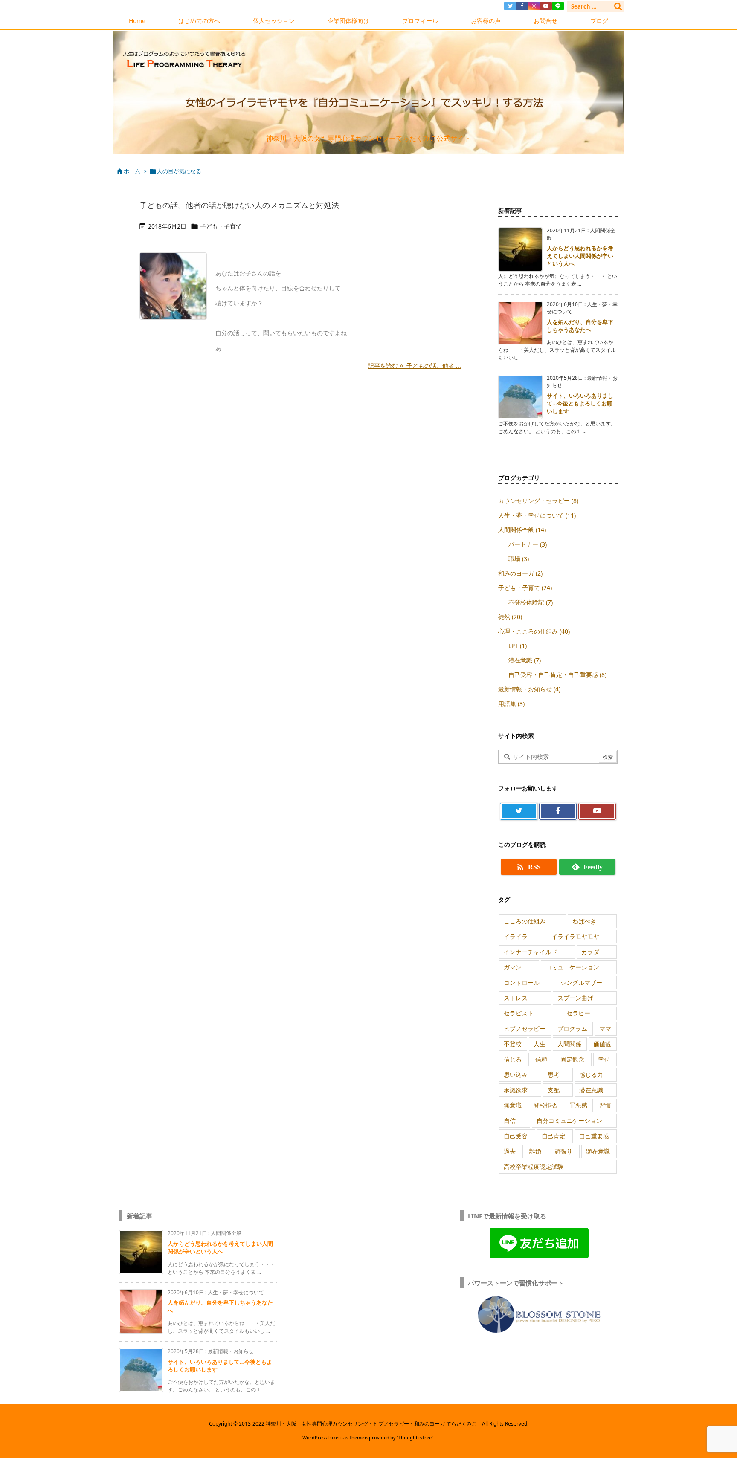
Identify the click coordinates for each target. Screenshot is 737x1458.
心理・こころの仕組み (534, 631)
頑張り (563, 1151)
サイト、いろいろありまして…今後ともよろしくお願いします (580, 403)
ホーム (132, 171)
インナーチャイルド (530, 952)
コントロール (522, 982)
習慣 (605, 1105)
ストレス (516, 998)
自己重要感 (594, 1136)
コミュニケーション (572, 967)
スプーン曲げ (575, 998)
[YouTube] (546, 6)
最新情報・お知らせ (529, 689)
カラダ (590, 952)
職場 (518, 559)
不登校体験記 (530, 602)
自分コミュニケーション (569, 1121)
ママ (605, 1028)
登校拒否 (545, 1105)
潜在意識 (524, 660)
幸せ (604, 1059)
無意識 (513, 1105)
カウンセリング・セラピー (538, 501)
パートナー (527, 544)
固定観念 (572, 1059)
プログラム (572, 1028)
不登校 (513, 1044)
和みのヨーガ (520, 573)
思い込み (516, 1074)
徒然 (510, 617)
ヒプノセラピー (524, 1028)
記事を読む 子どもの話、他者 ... (414, 366)
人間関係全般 (522, 530)
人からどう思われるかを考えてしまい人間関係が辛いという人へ (580, 255)
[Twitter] (510, 6)
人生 (539, 1044)
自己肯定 (554, 1136)
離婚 (535, 1151)
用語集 (511, 704)
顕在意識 (598, 1151)
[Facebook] (522, 6)
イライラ (516, 936)
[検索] (618, 6)
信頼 (541, 1059)
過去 (510, 1151)
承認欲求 (516, 1090)
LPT (517, 646)
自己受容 (516, 1136)
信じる (513, 1059)
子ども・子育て (221, 226)
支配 (554, 1090)
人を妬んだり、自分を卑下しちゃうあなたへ (580, 325)
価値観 (602, 1044)
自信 (510, 1121)
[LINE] (558, 6)
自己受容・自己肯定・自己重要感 (557, 675)
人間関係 (569, 1044)
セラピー (578, 1013)
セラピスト (519, 1013)
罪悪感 (578, 1105)
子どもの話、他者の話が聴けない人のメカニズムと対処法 (239, 205)
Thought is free (415, 1437)
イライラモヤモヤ (575, 936)
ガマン (513, 967)
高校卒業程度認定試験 (533, 1167)
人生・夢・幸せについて (537, 515)
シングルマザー (581, 982)
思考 (554, 1074)
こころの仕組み (524, 921)
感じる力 (591, 1074)
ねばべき (584, 921)
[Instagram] (534, 6)
